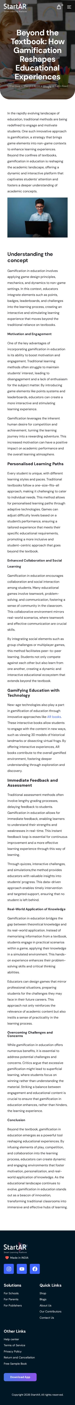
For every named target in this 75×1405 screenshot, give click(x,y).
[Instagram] (9, 1269)
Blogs (47, 87)
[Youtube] (22, 1269)
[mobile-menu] (67, 7)
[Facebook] (35, 1269)
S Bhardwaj (13, 86)
